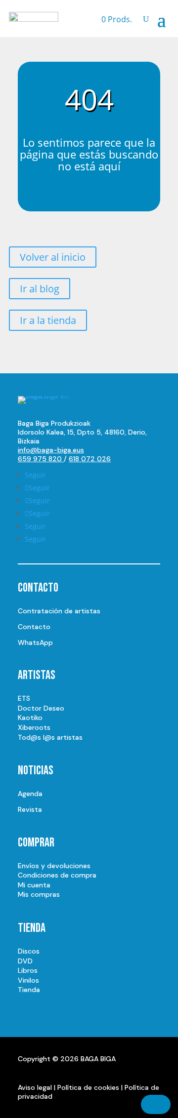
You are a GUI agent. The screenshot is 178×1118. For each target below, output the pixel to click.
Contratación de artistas (59, 610)
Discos (29, 951)
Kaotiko (30, 717)
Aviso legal (35, 1087)
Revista (30, 809)
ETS (24, 698)
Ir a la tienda (48, 320)
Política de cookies (88, 1087)
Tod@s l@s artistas (50, 737)
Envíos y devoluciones (54, 865)
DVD (25, 961)
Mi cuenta (34, 884)
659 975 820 (41, 458)
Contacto (34, 626)
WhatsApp (35, 642)
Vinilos (28, 980)
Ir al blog (39, 288)
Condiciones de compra (57, 875)
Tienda (29, 989)
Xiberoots (34, 727)
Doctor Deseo (41, 708)
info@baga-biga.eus (51, 449)
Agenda (30, 793)
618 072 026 (90, 458)
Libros (28, 970)
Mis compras (39, 894)
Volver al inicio (53, 257)
